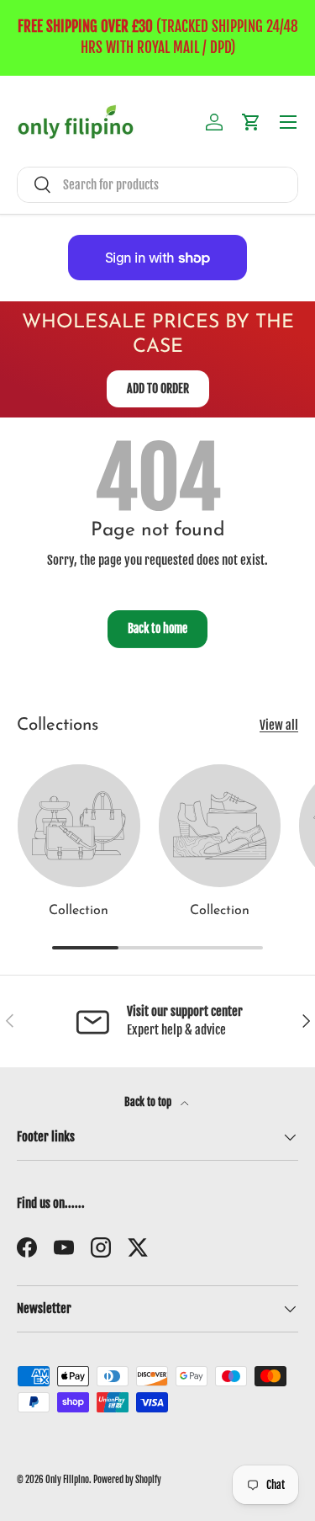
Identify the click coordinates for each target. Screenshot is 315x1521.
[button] (251, 122)
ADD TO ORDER (158, 388)
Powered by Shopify (127, 1480)
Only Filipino (67, 1480)
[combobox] (157, 185)
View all (279, 725)
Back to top (149, 1102)
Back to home (157, 628)
